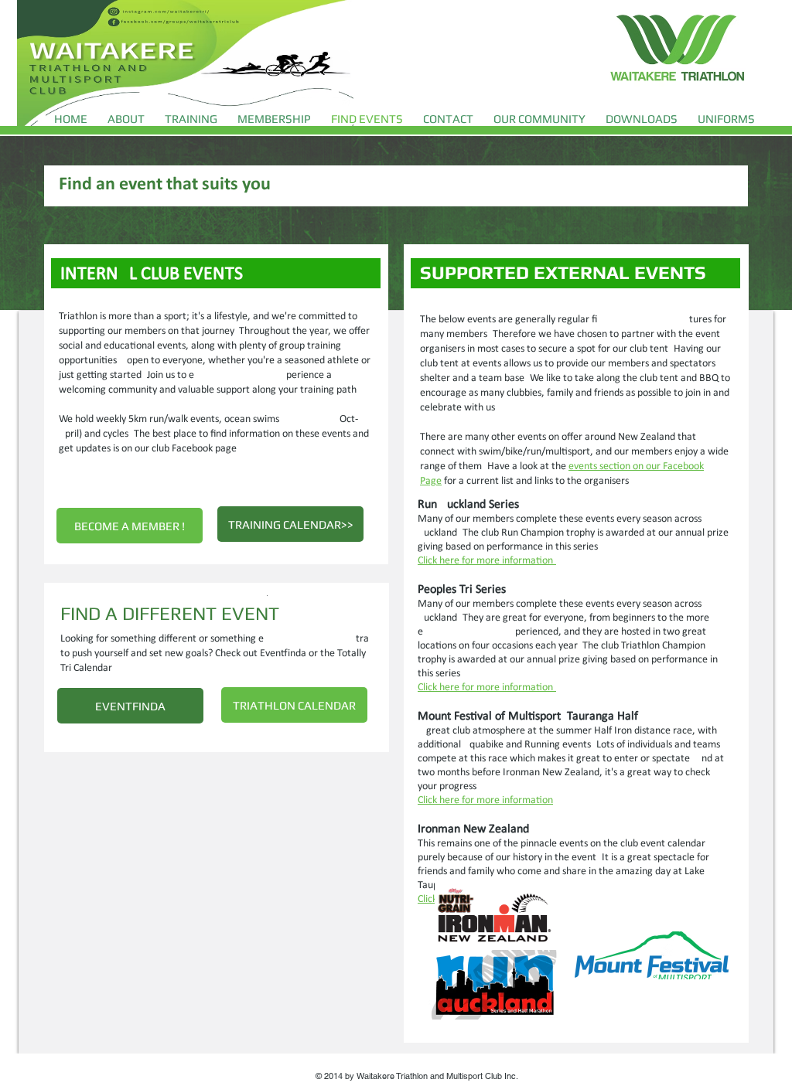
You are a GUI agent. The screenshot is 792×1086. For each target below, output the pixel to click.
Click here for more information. (487, 561)
